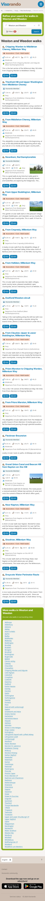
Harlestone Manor (11, 718)
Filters (12, 31)
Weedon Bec (9, 833)
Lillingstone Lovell (11, 737)
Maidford (8, 741)
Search (36, 32)
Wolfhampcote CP (11, 842)
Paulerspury (9, 769)
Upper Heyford (10, 819)
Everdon (8, 691)
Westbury (8, 835)
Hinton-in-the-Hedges (13, 728)
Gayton (7, 709)
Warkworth (9, 828)
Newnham (8, 760)
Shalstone (8, 785)
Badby (7, 636)
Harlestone (9, 716)
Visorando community (10, 873)
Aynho (7, 634)
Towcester (8, 812)
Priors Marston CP (11, 776)
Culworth (8, 680)
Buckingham (9, 654)
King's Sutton (10, 730)
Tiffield (7, 808)
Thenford (8, 803)
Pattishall (8, 767)
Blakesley (8, 641)
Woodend (8, 844)
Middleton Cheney (11, 748)
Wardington (9, 826)
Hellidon (8, 723)
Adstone (8, 627)
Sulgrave (8, 799)
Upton (7, 821)
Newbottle (8, 757)
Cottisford (8, 675)
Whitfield (8, 837)
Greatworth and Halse (13, 712)
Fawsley (7, 700)
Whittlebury (9, 840)
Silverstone (9, 787)
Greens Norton (10, 714)
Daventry (8, 682)
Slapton (7, 789)
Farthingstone (10, 698)
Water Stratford (10, 831)
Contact (4, 869)
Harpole (8, 721)
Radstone (8, 780)
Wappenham (9, 824)
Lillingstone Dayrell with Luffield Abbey (19, 734)
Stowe (7, 794)
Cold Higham (9, 673)
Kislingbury (9, 732)
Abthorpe (8, 622)
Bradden (8, 647)
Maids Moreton (10, 744)
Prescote (8, 771)
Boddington (9, 643)
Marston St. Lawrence (13, 746)
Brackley (8, 645)
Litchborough (10, 739)
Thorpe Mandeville (12, 805)
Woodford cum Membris (14, 847)
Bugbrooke (9, 657)
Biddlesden (9, 638)
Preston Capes (10, 773)
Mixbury (8, 750)
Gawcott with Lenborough (14, 707)
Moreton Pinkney (11, 753)
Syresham (8, 801)
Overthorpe (9, 764)
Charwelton (9, 668)
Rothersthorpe (10, 783)
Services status (15, 897)
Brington (8, 650)
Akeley (7, 629)
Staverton (8, 792)
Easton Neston (10, 686)
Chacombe (9, 666)
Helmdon (8, 725)
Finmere (8, 702)
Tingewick (8, 810)
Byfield (7, 659)
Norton (7, 762)
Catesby (8, 664)
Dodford (8, 684)
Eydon (7, 693)
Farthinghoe (9, 696)
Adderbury (9, 625)
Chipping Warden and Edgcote (16, 670)
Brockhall (8, 652)
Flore (6, 705)
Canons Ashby (10, 661)
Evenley (7, 689)
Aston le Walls (10, 631)
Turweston (8, 815)
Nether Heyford (10, 755)
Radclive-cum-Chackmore (14, 778)
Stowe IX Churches (11, 796)
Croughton (9, 677)
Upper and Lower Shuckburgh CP (17, 817)
